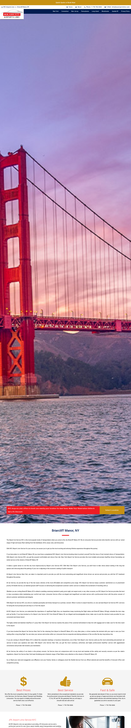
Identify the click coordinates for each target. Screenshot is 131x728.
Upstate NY (115, 11)
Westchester (105, 11)
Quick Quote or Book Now (65, 3)
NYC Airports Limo (9, 7)
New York (56, 11)
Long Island (95, 11)
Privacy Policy (125, 11)
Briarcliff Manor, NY (23, 7)
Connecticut (64, 11)
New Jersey (74, 11)
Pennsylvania (85, 11)
